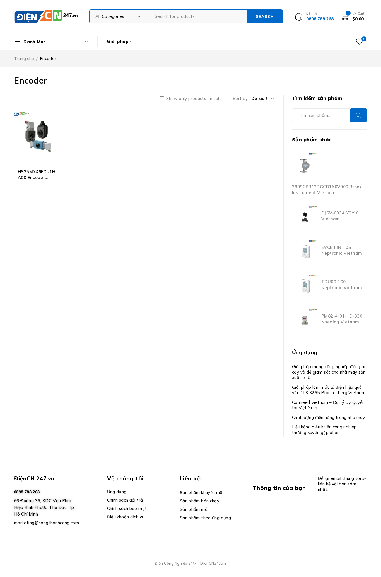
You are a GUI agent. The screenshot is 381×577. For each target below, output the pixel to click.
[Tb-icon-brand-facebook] (256, 511)
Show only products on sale (194, 98)
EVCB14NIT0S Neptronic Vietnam (341, 250)
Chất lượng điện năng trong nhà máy (328, 417)
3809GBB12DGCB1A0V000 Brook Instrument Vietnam (327, 189)
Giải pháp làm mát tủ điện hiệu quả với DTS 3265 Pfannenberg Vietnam (328, 390)
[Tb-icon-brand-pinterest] (294, 511)
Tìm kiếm (358, 115)
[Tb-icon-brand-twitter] (268, 511)
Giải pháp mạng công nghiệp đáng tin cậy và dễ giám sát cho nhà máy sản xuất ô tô (329, 372)
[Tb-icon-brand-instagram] (281, 511)
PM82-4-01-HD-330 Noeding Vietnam (341, 319)
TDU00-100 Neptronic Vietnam (341, 284)
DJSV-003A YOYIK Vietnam (339, 215)
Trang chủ (24, 58)
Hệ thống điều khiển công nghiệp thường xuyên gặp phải (324, 429)
